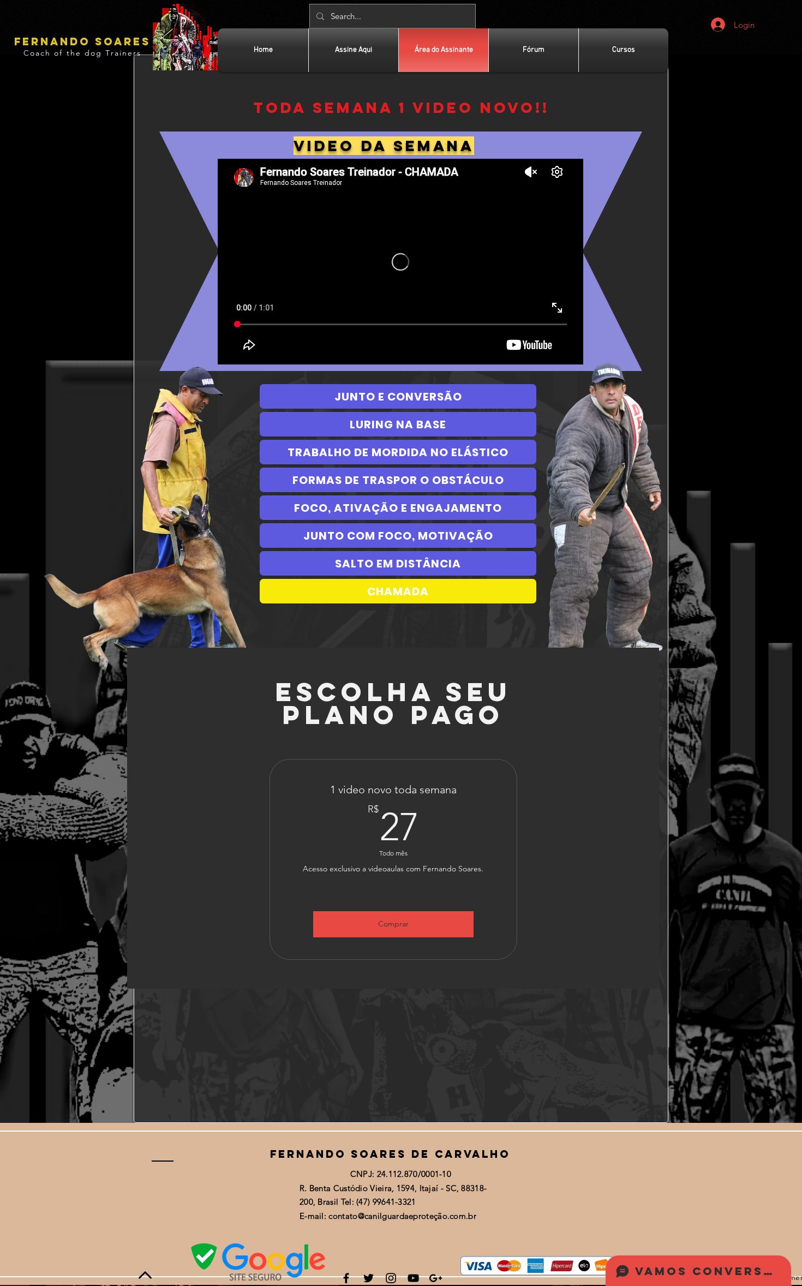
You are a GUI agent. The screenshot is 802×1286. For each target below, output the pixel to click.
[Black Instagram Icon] (391, 1278)
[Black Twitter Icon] (368, 1278)
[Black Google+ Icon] (435, 1278)
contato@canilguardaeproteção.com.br (402, 1216)
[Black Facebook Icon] (346, 1278)
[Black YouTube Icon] (413, 1278)
